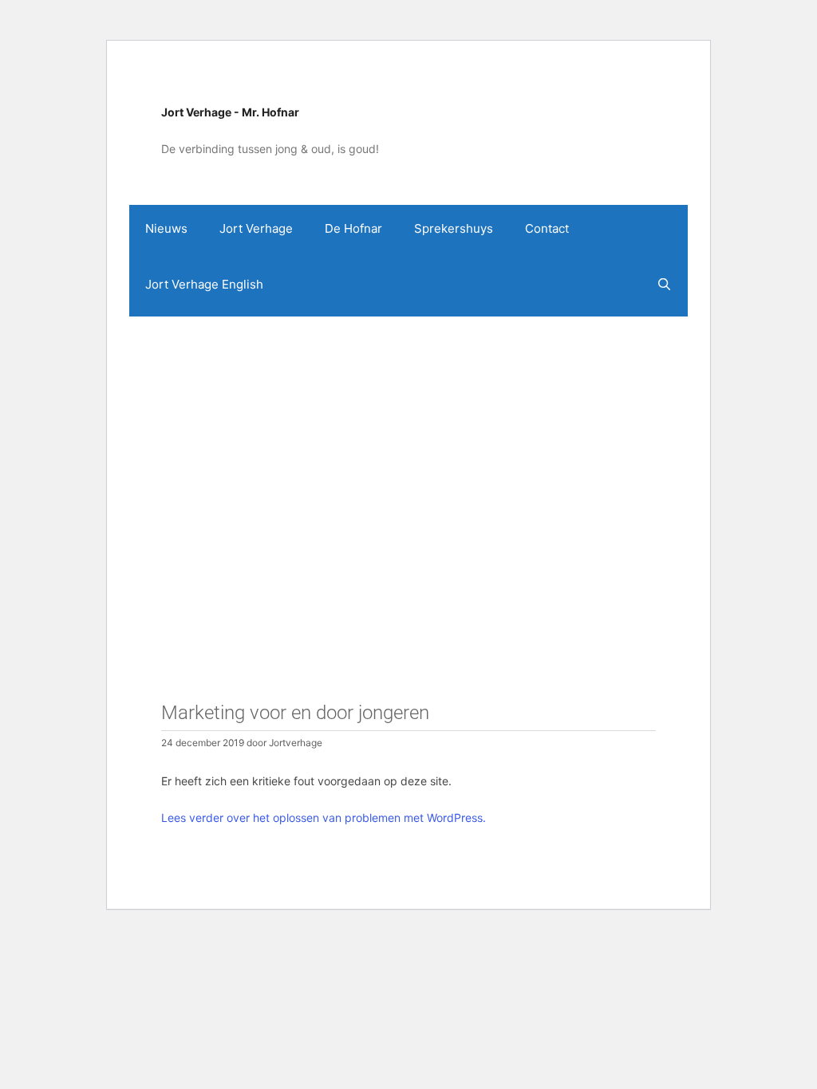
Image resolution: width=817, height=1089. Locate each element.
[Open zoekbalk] (664, 285)
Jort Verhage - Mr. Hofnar (230, 112)
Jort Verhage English (204, 284)
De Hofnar (353, 228)
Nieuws (166, 228)
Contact (547, 228)
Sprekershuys (453, 228)
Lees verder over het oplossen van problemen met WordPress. (323, 817)
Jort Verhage (256, 228)
